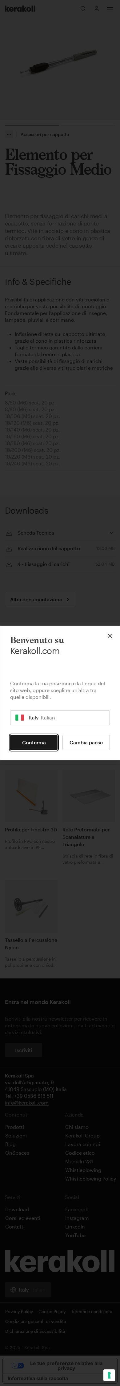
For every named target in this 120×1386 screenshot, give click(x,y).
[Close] (110, 635)
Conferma (34, 742)
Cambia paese (86, 742)
